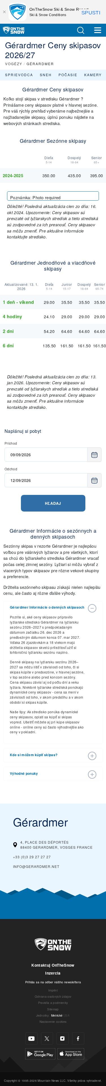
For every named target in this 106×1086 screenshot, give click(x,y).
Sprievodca (19, 74)
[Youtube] (31, 1038)
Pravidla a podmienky (53, 1003)
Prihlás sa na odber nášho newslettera (53, 982)
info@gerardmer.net (36, 866)
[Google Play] (40, 1053)
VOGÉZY (13, 63)
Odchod (11, 468)
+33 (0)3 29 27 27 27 (32, 856)
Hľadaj (53, 503)
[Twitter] (47, 1038)
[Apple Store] (70, 1053)
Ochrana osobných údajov (53, 996)
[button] (80, 30)
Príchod (11, 443)
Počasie (68, 74)
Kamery (93, 74)
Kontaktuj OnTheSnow (52, 965)
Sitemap (53, 1009)
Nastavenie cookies (53, 1021)
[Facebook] (78, 1038)
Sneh (46, 74)
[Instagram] (63, 1038)
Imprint (53, 990)
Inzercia (53, 973)
